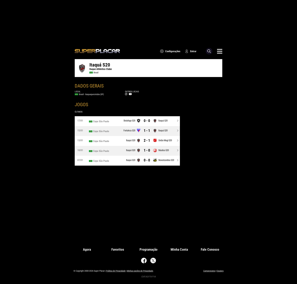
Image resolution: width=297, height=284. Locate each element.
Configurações (172, 51)
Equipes (220, 271)
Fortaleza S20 (129, 130)
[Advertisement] (148, 21)
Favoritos (117, 249)
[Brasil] (102, 121)
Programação (148, 249)
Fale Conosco (210, 249)
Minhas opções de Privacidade (140, 271)
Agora (87, 249)
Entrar (193, 51)
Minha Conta (179, 249)
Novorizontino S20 (166, 160)
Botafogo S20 (129, 120)
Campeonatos (209, 271)
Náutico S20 (163, 150)
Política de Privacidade (116, 271)
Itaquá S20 (163, 120)
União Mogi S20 (165, 140)
